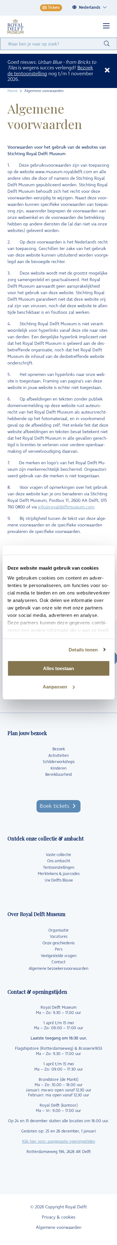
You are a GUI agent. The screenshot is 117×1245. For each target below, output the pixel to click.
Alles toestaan (58, 668)
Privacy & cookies (59, 1217)
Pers (58, 949)
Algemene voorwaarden (58, 1227)
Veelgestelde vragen (58, 956)
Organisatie (58, 930)
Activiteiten (58, 755)
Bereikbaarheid (58, 774)
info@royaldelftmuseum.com (66, 507)
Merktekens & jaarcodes (59, 874)
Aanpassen (55, 686)
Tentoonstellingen (58, 867)
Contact (58, 962)
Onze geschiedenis (58, 943)
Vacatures (58, 936)
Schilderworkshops (59, 762)
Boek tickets (54, 806)
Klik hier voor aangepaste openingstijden (58, 1141)
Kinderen (58, 768)
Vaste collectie (58, 855)
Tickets (54, 7)
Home (12, 91)
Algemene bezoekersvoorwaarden (58, 968)
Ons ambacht (58, 861)
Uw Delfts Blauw (59, 880)
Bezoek (58, 749)
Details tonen (83, 649)
